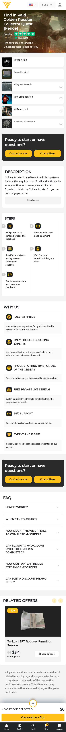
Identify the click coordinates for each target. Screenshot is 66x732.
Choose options (46, 654)
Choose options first (33, 717)
